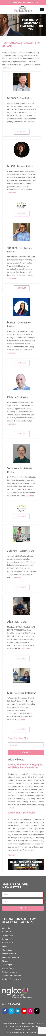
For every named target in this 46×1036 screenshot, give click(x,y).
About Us (6, 928)
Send (23, 908)
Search (26, 752)
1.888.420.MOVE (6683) (28, 2)
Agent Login (7, 965)
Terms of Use (7, 935)
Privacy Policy (7, 939)
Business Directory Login (12, 979)
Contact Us (6, 932)
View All (11, 855)
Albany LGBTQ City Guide (21, 813)
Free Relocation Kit (9, 954)
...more (11, 808)
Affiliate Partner (8, 968)
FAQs (4, 946)
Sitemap (5, 961)
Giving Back (7, 950)
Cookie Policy (7, 943)
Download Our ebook (10, 957)
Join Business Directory (11, 976)
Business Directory (9, 972)
